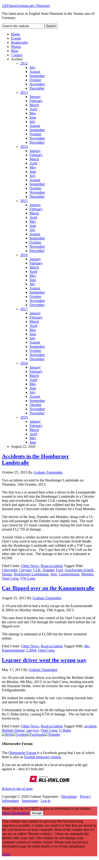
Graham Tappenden (48, 472)
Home (15, 34)
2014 (24, 147)
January (35, 97)
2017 (24, 309)
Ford (59, 570)
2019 (24, 417)
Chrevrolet (9, 570)
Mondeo (87, 574)
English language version (42, 757)
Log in (45, 801)
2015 (24, 201)
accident (90, 726)
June (32, 117)
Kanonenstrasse (13, 650)
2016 (24, 255)
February (36, 101)
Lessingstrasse (69, 574)
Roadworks (19, 42)
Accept (36, 813)
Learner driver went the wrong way (44, 660)
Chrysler (25, 570)
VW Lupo (27, 578)
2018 (24, 363)
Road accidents (52, 566)
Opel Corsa (10, 578)
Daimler (48, 570)
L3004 (31, 650)
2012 (24, 63)
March (34, 105)
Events (16, 38)
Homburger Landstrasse (31, 574)
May (32, 113)
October (35, 80)
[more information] (15, 813)
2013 (24, 92)
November (37, 84)
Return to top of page (17, 789)
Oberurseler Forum (22, 753)
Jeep (53, 574)
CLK (37, 570)
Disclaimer (69, 796)
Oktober (35, 405)
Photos (16, 47)
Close (6, 854)
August (34, 72)
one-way (32, 730)
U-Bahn (65, 730)
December (36, 88)
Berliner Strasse (13, 730)
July (32, 67)
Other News (30, 566)
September (37, 76)
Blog (14, 51)
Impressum (30, 801)
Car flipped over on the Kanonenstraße (48, 588)
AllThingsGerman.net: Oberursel (26, 6)
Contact (16, 55)
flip (86, 646)
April (33, 109)
